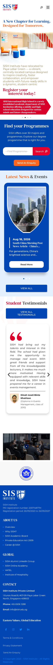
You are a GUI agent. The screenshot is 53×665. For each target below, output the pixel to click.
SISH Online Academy (16, 565)
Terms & (13, 638)
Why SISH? (11, 531)
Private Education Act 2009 (19, 540)
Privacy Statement (12, 645)
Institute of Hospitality (16, 574)
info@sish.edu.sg (18, 609)
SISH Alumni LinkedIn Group (19, 561)
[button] (48, 7)
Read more (26, 264)
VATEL (8, 570)
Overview (10, 527)
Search (39, 151)
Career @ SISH (12, 544)
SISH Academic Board (16, 536)
